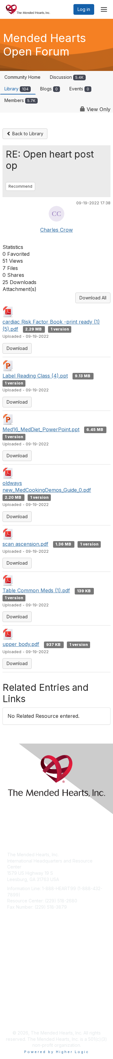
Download (17, 348)
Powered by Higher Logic (56, 1052)
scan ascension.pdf (25, 544)
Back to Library (27, 133)
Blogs (49, 88)
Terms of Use (21, 1017)
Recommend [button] (20, 186)
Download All (92, 297)
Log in (84, 9)
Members (19, 100)
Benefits (15, 963)
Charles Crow (56, 230)
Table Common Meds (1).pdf (36, 590)
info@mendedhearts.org (32, 916)
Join (11, 957)
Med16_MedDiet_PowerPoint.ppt (41, 429)
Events (79, 88)
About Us (16, 1011)
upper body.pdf (21, 644)
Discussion (66, 77)
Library (16, 88)
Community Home (22, 77)
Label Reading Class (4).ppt (35, 376)
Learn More (19, 969)
